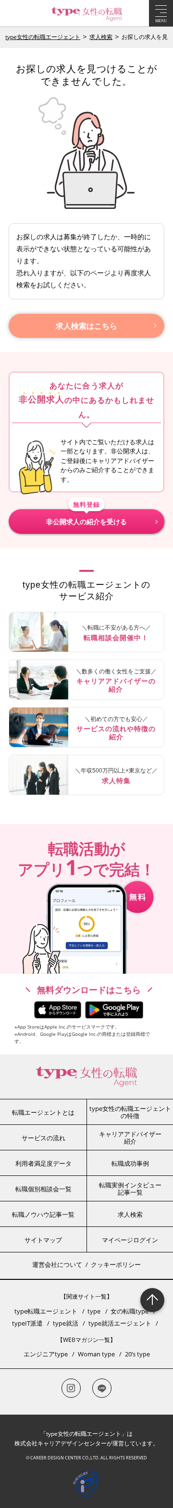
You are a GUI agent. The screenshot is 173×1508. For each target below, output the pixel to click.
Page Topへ (152, 1300)
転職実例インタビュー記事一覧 (130, 1189)
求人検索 (100, 37)
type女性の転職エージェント (42, 37)
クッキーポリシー (116, 1264)
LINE (101, 1388)
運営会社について (57, 1264)
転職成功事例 (130, 1163)
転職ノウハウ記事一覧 (43, 1214)
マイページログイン (130, 1240)
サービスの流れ (43, 1138)
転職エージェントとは (43, 1112)
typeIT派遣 (27, 1323)
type (93, 1311)
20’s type (137, 1354)
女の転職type (129, 1311)
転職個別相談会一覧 (43, 1189)
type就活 (65, 1323)
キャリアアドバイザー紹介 (130, 1138)
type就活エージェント (119, 1323)
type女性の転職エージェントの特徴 (130, 1112)
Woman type (96, 1354)
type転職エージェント (45, 1311)
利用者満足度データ (43, 1163)
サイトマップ (43, 1240)
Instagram (71, 1388)
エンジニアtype (46, 1354)
